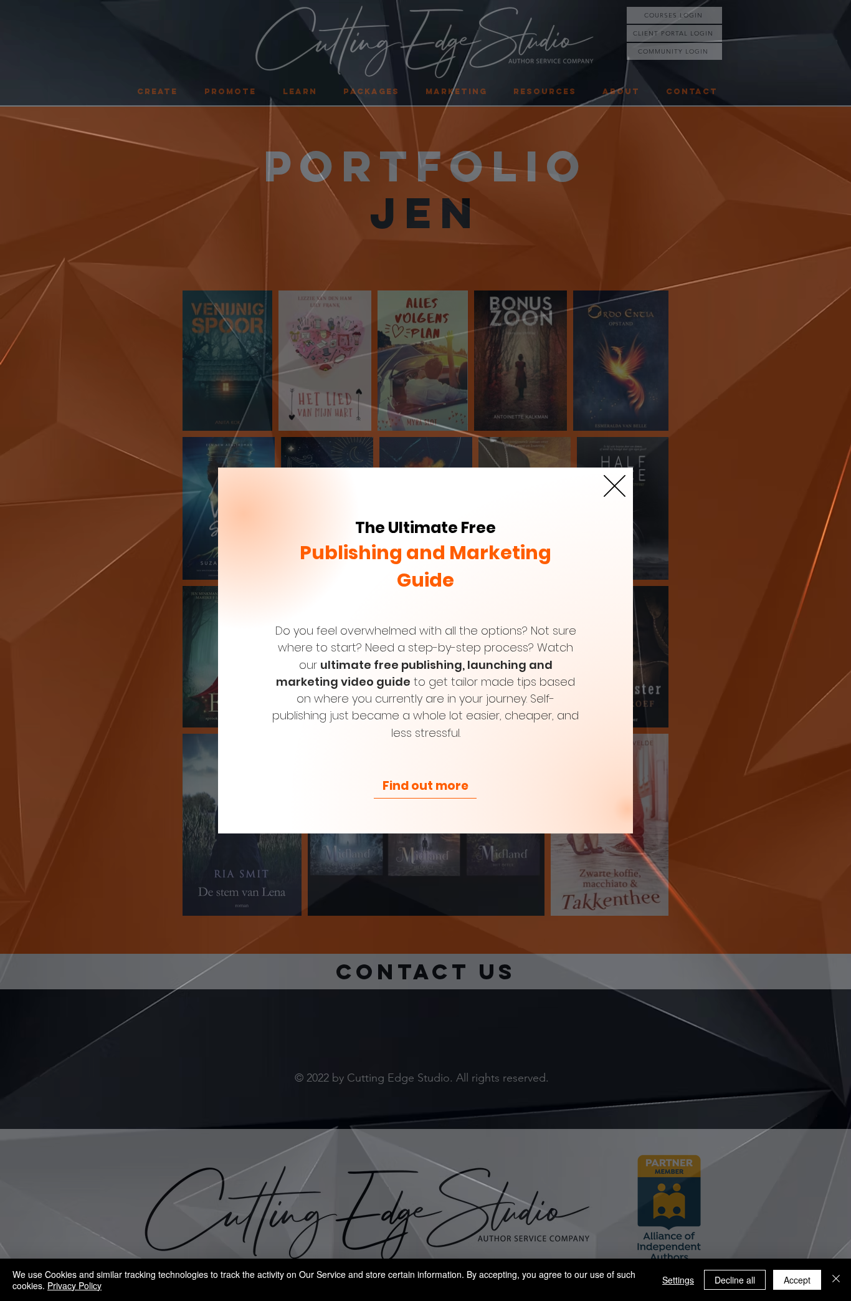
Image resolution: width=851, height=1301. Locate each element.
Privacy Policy (74, 1285)
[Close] (836, 1280)
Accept (797, 1280)
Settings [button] (678, 1280)
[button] (614, 486)
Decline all (735, 1280)
